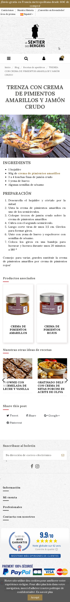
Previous (3, 379)
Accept (35, 597)
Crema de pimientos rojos (52, 330)
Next (66, 379)
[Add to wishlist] (18, 321)
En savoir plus (44, 592)
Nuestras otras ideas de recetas (27, 350)
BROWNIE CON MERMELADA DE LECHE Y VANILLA (16, 386)
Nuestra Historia (26, 10)
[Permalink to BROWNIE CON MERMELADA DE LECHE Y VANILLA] (17, 368)
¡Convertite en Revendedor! (51, 10)
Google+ (54, 415)
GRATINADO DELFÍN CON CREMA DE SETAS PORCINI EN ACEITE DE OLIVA (52, 387)
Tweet (13, 415)
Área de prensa (7, 14)
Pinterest (15, 422)
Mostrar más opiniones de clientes (35, 555)
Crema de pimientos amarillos (18, 330)
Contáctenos (7, 10)
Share (32, 415)
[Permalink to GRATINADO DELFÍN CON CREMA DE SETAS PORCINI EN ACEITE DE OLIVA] (52, 368)
